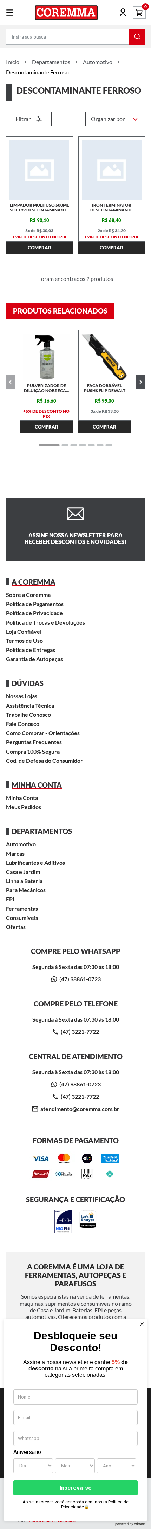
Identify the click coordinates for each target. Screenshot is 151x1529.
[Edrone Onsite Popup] (75, 764)
